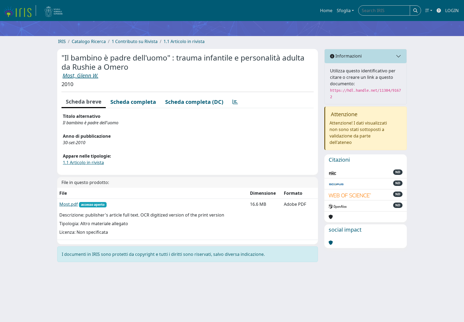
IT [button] (427, 10)
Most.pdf (68, 204)
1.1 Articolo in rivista (184, 41)
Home (326, 10)
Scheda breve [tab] (84, 101)
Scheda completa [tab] (133, 101)
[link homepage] (19, 10)
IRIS (62, 41)
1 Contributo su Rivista (135, 41)
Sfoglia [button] (344, 10)
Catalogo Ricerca (89, 41)
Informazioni (348, 56)
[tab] (235, 102)
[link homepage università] (53, 10)
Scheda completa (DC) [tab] (194, 101)
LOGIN (452, 10)
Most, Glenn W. (80, 75)
